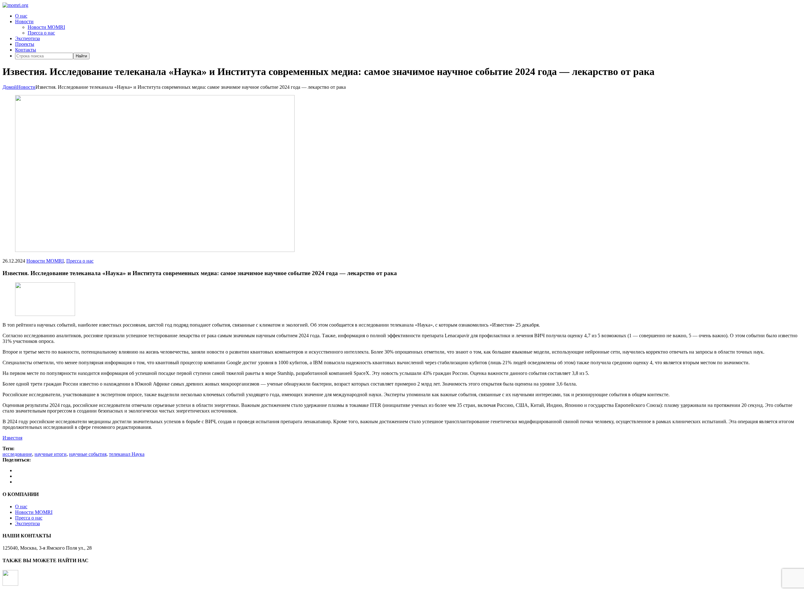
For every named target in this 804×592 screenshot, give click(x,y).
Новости (24, 21)
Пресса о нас (41, 32)
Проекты (24, 44)
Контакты (25, 49)
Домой (10, 87)
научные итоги (51, 454)
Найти (81, 56)
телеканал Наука (126, 454)
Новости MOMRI (46, 27)
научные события (87, 454)
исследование (17, 454)
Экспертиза (27, 38)
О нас (21, 16)
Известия (12, 437)
